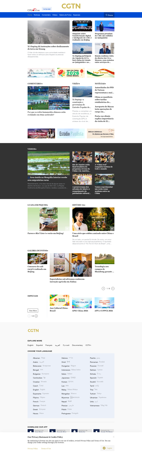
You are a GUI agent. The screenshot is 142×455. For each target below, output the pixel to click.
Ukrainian (98, 397)
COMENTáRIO (34, 84)
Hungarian (69, 366)
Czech (38, 386)
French (39, 401)
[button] (103, 288)
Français (48, 345)
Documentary (77, 345)
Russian (96, 366)
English (30, 345)
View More (33, 310)
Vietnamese (98, 405)
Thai (93, 390)
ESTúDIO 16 (78, 205)
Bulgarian (41, 374)
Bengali (38, 370)
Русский (66, 345)
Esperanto (41, 394)
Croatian (39, 382)
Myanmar (70, 397)
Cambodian (39, 378)
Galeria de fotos (37, 250)
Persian (68, 405)
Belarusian (41, 366)
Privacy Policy (33, 449)
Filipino (39, 397)
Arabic (38, 362)
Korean (67, 382)
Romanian (97, 362)
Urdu (94, 401)
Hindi (66, 362)
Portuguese (70, 413)
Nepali (67, 401)
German (39, 405)
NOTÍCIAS (100, 84)
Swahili (96, 382)
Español (39, 345)
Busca (110, 15)
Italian (67, 374)
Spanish (96, 378)
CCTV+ (88, 345)
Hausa (38, 413)
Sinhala (95, 374)
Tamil (94, 386)
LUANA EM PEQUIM (37, 205)
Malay (70, 390)
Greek (39, 409)
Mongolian (69, 394)
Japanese (69, 378)
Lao (65, 386)
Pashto (95, 358)
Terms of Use (46, 449)
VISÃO (75, 84)
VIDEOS (31, 149)
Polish (67, 409)
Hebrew (67, 358)
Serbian (96, 370)
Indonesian (71, 370)
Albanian (39, 358)
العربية (57, 345)
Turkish (95, 394)
